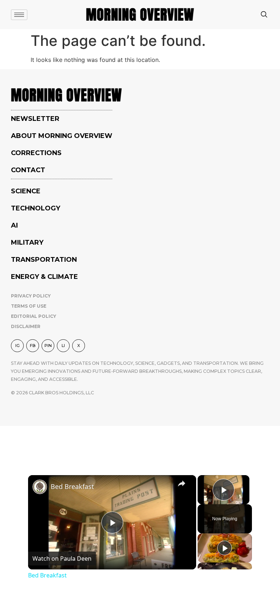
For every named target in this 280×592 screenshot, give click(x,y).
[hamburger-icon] (19, 14)
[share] (181, 483)
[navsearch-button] (264, 15)
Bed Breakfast (72, 486)
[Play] (224, 548)
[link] (39, 486)
